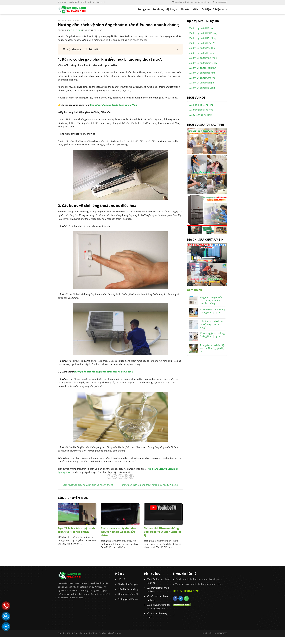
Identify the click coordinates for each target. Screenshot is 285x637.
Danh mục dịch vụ (164, 9)
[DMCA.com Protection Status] (182, 604)
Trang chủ (144, 9)
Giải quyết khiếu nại (128, 598)
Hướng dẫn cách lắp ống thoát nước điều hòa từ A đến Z (103, 371)
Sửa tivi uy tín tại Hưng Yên (202, 42)
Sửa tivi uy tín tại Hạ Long (202, 87)
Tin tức (185, 9)
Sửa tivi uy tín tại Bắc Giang (203, 38)
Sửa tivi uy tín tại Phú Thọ (202, 47)
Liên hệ (121, 579)
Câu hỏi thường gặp (128, 583)
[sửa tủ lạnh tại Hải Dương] (207, 214)
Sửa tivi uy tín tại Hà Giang (202, 52)
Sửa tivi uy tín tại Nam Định (203, 62)
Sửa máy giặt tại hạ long (201, 109)
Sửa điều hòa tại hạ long (201, 104)
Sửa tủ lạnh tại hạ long (200, 114)
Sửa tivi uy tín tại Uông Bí (201, 82)
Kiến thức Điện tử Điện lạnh (210, 9)
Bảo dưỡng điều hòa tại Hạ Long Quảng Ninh (113, 104)
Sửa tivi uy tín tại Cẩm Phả (202, 77)
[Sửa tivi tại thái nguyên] (207, 252)
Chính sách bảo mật (128, 593)
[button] (120, 49)
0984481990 (191, 591)
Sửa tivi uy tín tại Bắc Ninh (202, 72)
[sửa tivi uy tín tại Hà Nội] (207, 274)
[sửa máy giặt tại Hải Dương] (207, 173)
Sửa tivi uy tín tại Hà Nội (201, 28)
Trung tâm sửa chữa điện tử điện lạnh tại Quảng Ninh (97, 633)
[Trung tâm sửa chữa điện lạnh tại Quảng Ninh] (74, 9)
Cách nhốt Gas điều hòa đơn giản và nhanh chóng (87, 484)
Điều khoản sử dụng (128, 589)
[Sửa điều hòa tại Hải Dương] (207, 140)
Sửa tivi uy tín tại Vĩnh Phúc (203, 57)
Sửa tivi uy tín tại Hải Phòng (203, 32)
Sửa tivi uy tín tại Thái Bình (202, 67)
